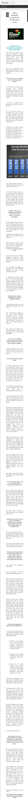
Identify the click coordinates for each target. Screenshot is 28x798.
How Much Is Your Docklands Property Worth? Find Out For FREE (14, 48)
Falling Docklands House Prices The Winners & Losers (14, 17)
